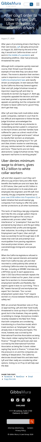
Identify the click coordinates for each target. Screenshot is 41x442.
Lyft (18, 47)
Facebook (8, 376)
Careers (30, 428)
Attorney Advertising (16, 428)
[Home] (11, 4)
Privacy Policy (20, 430)
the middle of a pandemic (19, 55)
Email (30, 376)
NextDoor (20, 376)
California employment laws (13, 80)
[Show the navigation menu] (38, 4)
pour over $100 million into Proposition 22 (19, 197)
